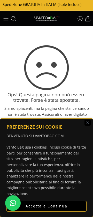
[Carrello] (87, 19)
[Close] (87, 123)
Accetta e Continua (46, 206)
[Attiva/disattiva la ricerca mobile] (13, 18)
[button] (13, 203)
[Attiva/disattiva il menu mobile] (6, 19)
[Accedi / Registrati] (80, 19)
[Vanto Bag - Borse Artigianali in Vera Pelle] (46, 19)
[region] (46, 167)
